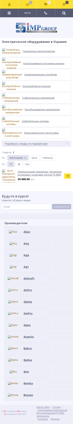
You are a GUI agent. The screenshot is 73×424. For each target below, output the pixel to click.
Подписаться (61, 206)
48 (19, 164)
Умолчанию (16, 157)
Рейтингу (48, 157)
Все (28, 164)
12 (11, 164)
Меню (27, 13)
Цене (34, 157)
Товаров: (7, 152)
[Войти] (9, 4)
